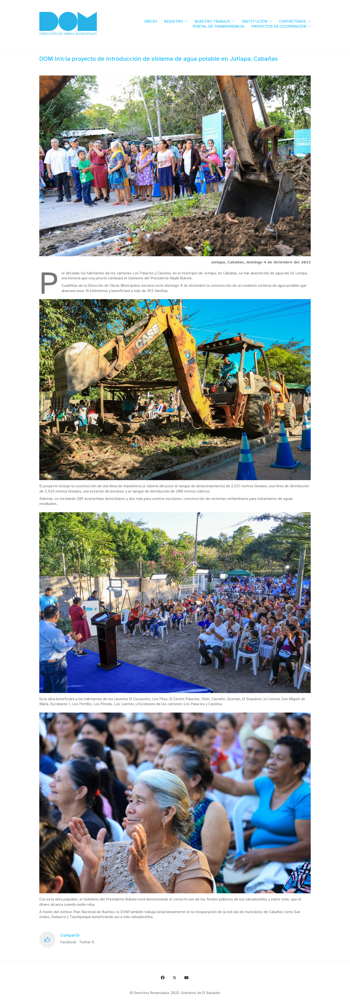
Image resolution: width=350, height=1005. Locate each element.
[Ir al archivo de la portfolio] (334, 999)
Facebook (68, 942)
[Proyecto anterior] (323, 999)
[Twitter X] (174, 977)
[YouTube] (186, 977)
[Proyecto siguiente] (344, 999)
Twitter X (86, 942)
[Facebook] (162, 977)
